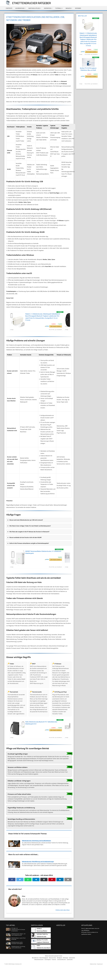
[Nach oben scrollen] (104, 965)
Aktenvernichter (52, 957)
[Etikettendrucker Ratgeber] (7, 5)
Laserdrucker (70, 959)
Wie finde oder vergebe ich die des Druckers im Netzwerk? (29, 532)
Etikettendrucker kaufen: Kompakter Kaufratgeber (17, 942)
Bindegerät (59, 957)
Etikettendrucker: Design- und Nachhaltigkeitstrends (18, 934)
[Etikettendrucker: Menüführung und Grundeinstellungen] (14, 868)
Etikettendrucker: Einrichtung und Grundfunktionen (36, 841)
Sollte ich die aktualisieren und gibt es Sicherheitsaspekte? (29, 543)
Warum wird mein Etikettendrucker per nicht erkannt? (26, 520)
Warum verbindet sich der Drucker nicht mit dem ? (25, 537)
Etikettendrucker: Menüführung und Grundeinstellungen (38, 862)
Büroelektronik (35, 957)
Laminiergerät (47, 959)
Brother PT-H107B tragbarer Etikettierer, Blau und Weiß (40, 942)
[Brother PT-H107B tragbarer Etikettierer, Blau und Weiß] (88, 66)
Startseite (9, 8)
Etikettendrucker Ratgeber (31, 3)
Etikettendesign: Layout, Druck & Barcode (18, 938)
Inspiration (47, 8)
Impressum (100, 964)
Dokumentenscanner (39, 959)
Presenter (54, 959)
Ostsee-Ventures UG (16, 964)
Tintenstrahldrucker (61, 959)
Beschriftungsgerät (43, 957)
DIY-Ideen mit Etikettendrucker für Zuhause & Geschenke (18, 929)
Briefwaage (65, 957)
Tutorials (58, 8)
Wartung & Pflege (34, 8)
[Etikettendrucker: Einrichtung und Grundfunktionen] (14, 847)
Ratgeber (78, 8)
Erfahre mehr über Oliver (63, 910)
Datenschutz (93, 964)
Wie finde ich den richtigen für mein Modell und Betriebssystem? (30, 526)
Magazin (68, 8)
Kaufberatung (19, 8)
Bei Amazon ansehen (56, 326)
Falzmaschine (72, 957)
